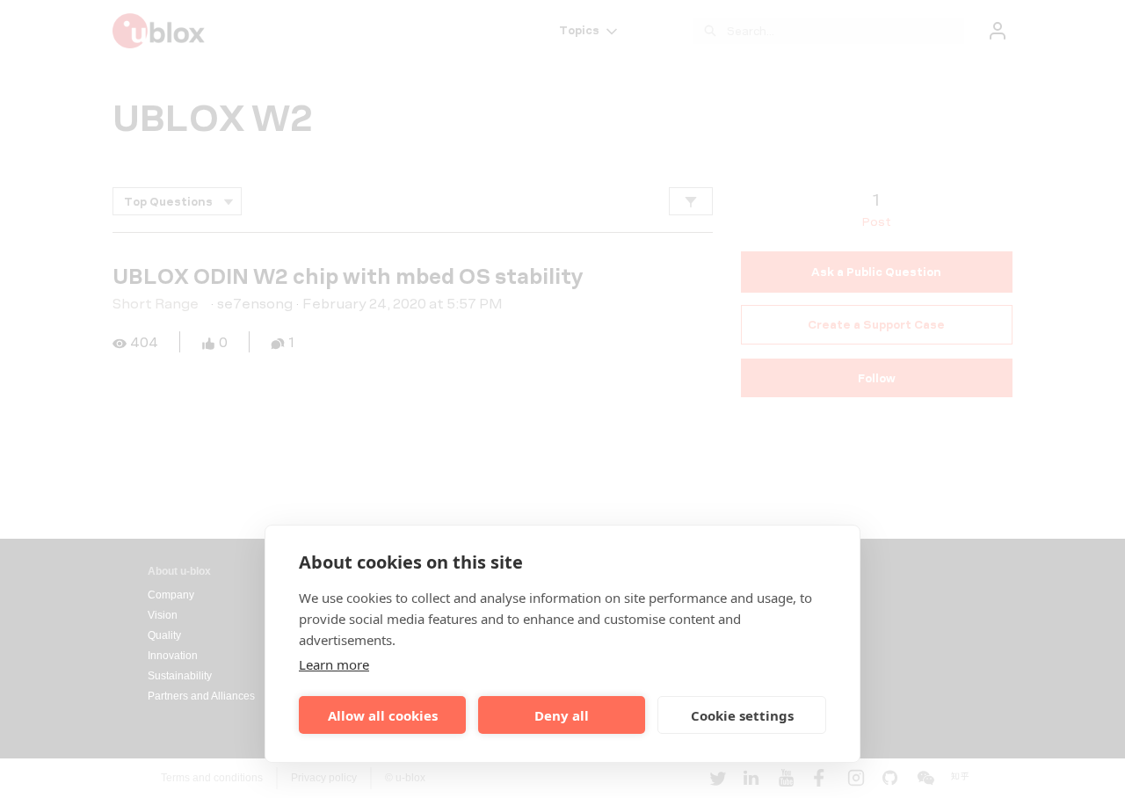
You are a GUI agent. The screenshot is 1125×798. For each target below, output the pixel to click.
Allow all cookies (383, 715)
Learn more (334, 664)
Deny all (561, 715)
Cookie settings (742, 715)
